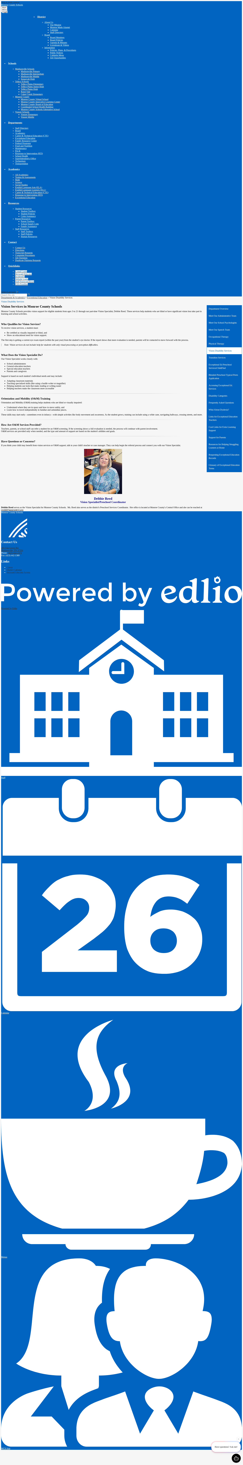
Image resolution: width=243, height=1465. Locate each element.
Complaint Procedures (25, 255)
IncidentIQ (20, 276)
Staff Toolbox (27, 231)
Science (18, 182)
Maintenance (21, 148)
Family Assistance (29, 226)
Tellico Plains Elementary (32, 84)
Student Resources (23, 208)
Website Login (21, 279)
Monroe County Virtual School (34, 99)
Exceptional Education (25, 138)
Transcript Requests (24, 253)
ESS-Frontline (21, 284)
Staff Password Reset (24, 281)
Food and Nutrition (23, 146)
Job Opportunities (58, 58)
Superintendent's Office (25, 158)
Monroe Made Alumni (60, 27)
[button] (41, 16)
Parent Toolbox (27, 221)
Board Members (57, 37)
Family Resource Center (26, 141)
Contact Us (20, 247)
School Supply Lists (30, 224)
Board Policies (56, 40)
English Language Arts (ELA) (28, 187)
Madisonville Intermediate (32, 74)
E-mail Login (21, 271)
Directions (19, 250)
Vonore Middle (27, 117)
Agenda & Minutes (58, 42)
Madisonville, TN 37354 (12, 549)
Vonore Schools (22, 112)
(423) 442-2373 (15, 553)
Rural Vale (25, 92)
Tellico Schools (22, 81)
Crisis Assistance (28, 216)
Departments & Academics (13, 297)
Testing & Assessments (25, 177)
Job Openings (21, 258)
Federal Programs (23, 143)
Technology (20, 161)
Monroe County (22, 97)
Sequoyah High (28, 79)
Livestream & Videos (59, 45)
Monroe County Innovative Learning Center (40, 102)
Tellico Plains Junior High (32, 86)
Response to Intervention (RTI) (29, 153)
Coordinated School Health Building (37, 107)
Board (47, 35)
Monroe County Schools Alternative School (40, 109)
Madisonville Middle (30, 76)
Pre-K (18, 151)
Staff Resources (22, 229)
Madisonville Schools (24, 69)
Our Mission (55, 25)
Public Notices (56, 53)
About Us (48, 22)
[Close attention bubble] (238, 1438)
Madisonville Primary (30, 71)
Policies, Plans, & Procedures (63, 50)
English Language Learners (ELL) (30, 190)
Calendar (54, 30)
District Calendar (14, 570)
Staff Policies (26, 234)
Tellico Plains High (29, 89)
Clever (10, 567)
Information (49, 47)
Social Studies (21, 185)
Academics (20, 133)
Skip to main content (10, 2)
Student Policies (28, 214)
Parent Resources (23, 219)
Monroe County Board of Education (37, 104)
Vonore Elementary (29, 114)
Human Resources (29, 236)
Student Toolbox (28, 211)
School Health (21, 156)
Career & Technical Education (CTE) (31, 136)
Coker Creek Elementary (32, 94)
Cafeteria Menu (57, 55)
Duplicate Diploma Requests (28, 260)
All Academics (21, 175)
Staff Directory (56, 32)
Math (17, 180)
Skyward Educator (23, 274)
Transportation (21, 163)
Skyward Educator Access (18, 572)
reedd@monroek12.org (12, 510)
